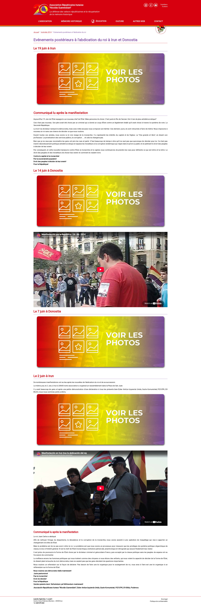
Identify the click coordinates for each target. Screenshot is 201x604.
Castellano (164, 4)
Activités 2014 (46, 32)
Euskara (165, 6)
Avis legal (164, 599)
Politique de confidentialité (159, 601)
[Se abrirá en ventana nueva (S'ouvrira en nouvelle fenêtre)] (146, 5)
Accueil (36, 32)
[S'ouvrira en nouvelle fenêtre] (156, 5)
